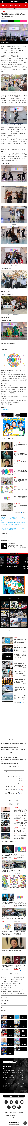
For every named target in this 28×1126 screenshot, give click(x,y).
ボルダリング (4, 989)
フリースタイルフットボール (7, 987)
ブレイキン (15, 991)
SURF (11, 5)
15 (19, 786)
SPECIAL (6, 1010)
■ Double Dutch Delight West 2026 (9, 747)
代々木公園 (10, 537)
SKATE (7, 5)
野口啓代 (16, 981)
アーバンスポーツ (14, 983)
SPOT (5, 1003)
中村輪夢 (12, 979)
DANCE (16, 5)
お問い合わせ (15, 1117)
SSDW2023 (12, 535)
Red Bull (10, 991)
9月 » (22, 772)
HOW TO (6, 997)
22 (19, 789)
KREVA (2, 535)
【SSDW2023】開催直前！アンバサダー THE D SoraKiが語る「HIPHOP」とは (12, 528)
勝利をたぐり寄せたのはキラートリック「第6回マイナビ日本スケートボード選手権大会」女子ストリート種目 (14, 519)
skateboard (18, 979)
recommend (4, 537)
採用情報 (21, 1112)
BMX (25, 5)
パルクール (21, 983)
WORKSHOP (6, 1000)
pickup (17, 993)
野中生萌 (16, 977)
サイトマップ (20, 1115)
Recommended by (18, 512)
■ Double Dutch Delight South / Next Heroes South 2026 (13, 744)
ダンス (16, 987)
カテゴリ (5, 1013)
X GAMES (15, 985)
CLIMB (20, 5)
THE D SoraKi (19, 535)
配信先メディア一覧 (14, 1096)
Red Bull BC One (5, 983)
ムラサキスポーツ (5, 979)
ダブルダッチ (11, 989)
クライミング (19, 989)
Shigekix (21, 977)
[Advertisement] (14, 720)
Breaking (11, 981)
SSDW (7, 535)
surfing (9, 985)
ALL (3, 5)
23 (22, 789)
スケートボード (10, 993)
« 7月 (6, 772)
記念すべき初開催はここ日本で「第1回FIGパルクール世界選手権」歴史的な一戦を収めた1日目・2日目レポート (13, 524)
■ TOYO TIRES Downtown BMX (9, 757)
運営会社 (15, 1112)
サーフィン (3, 993)
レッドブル (9, 977)
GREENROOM (4, 981)
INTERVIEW (4, 991)
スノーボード (4, 985)
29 (19, 793)
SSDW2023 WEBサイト (7, 409)
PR (5, 977)
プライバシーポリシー (11, 1115)
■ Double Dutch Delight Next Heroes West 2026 (13, 749)
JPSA (2, 977)
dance (3, 11)
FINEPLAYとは (8, 1112)
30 (22, 793)
